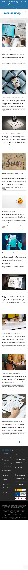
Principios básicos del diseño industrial (10, 293)
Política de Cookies (6, 484)
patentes (23, 225)
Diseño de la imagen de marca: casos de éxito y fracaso (13, 97)
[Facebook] (16, 467)
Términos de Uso (6, 492)
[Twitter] (18, 467)
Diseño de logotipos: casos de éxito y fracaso (11, 333)
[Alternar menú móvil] (25, 11)
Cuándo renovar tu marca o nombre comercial (11, 133)
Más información (4, 64)
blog (21, 225)
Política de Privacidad (6, 487)
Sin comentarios (23, 63)
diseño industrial (20, 345)
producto (5, 346)
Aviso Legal (5, 479)
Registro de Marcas (19, 462)
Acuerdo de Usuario (6, 490)
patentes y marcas (15, 346)
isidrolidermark (5, 63)
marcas (24, 345)
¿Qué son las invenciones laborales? (9, 211)
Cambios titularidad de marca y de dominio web (11, 50)
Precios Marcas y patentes (20, 459)
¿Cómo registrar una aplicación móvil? (9, 253)
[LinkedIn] (21, 467)
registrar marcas (20, 346)
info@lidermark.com (17, 4)
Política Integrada (6, 481)
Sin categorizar (19, 63)
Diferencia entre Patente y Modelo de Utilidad (11, 373)
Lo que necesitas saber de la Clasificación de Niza (12, 421)
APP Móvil (19, 225)
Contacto (17, 456)
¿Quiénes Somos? (19, 454)
